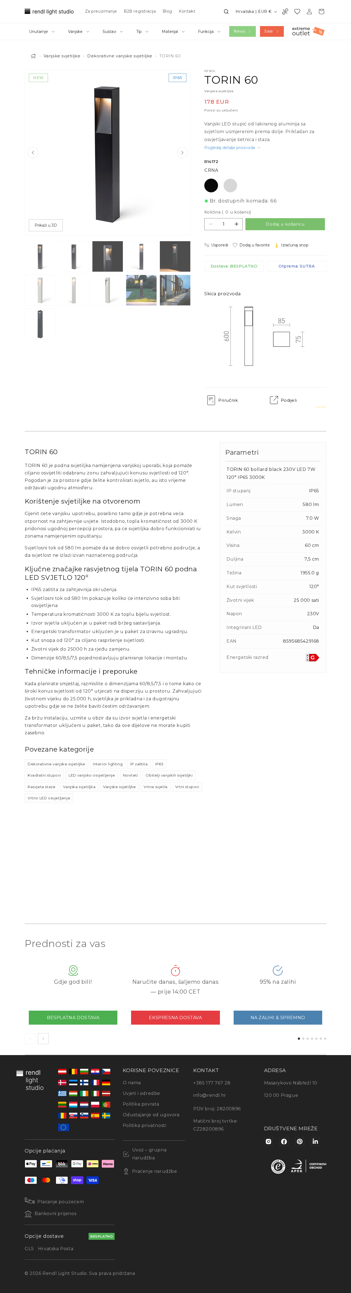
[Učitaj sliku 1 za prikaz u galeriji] (40, 256)
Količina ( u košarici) (227, 212)
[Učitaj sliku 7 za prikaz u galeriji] (73, 290)
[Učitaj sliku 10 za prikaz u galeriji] (175, 290)
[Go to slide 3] (308, 1039)
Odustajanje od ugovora (151, 1114)
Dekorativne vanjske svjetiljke (119, 55)
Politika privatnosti (144, 1125)
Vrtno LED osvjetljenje (49, 798)
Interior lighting (108, 764)
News (239, 31)
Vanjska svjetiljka (79, 787)
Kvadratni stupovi (44, 775)
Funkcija (206, 31)
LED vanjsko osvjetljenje (92, 775)
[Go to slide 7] (325, 1039)
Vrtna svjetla (156, 787)
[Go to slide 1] (299, 1039)
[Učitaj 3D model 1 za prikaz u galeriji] (40, 323)
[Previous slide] (32, 152)
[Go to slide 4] (312, 1039)
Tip (139, 31)
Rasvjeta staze (41, 787)
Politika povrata (141, 1104)
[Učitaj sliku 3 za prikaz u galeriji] (107, 256)
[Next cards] (43, 1038)
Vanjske (75, 31)
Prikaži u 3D (46, 225)
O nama (132, 1082)
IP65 (159, 764)
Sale (268, 31)
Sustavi (109, 31)
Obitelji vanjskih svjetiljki (169, 775)
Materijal (170, 31)
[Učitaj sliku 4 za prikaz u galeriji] (141, 256)
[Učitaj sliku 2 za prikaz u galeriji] (73, 256)
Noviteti (130, 775)
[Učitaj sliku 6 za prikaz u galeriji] (40, 290)
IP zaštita (139, 764)
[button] (226, 11)
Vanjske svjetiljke (62, 55)
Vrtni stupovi (187, 787)
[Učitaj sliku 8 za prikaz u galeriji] (107, 290)
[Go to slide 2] (303, 1039)
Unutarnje (38, 31)
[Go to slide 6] (321, 1039)
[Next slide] (182, 152)
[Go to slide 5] (316, 1039)
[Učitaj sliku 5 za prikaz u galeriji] (175, 256)
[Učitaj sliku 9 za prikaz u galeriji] (141, 290)
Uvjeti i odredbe (141, 1093)
